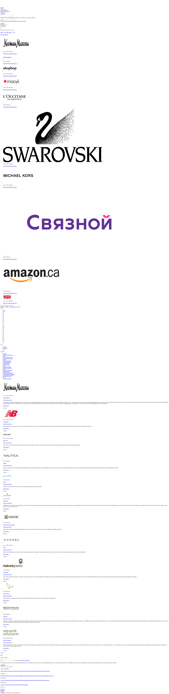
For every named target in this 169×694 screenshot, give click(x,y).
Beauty (17, 675)
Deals (7, 34)
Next (2, 655)
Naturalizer (5, 500)
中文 (5, 10)
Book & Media (6, 371)
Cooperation (9, 671)
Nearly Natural (6, 593)
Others (4, 365)
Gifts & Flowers (6, 363)
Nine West (5, 440)
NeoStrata (5, 616)
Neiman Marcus (6, 397)
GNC (14, 32)
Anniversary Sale (4, 684)
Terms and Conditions (19, 671)
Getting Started (17, 680)
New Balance (6, 421)
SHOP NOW (6, 53)
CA (7, 10)
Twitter (2, 691)
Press (6, 671)
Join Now (3, 665)
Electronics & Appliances (40, 675)
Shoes (4, 369)
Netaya (4, 482)
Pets (4, 377)
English (2, 10)
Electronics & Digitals (7, 370)
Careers (13, 671)
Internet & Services (7, 376)
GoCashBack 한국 (38, 671)
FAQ (41, 680)
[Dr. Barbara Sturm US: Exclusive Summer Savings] (84, 4)
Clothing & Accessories (8, 358)
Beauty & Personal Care (8, 355)
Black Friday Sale (11, 684)
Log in (8, 11)
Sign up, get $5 (4, 11)
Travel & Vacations (7, 361)
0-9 (4, 311)
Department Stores (7, 362)
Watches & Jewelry (31, 675)
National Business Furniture (9, 524)
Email (2, 20)
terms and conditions (25, 660)
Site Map (32, 671)
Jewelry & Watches (7, 378)
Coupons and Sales (5, 680)
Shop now (5, 400)
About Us (3, 671)
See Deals (9, 400)
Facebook (3, 689)
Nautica (4, 463)
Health (4, 359)
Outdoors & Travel (49, 675)
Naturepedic (5, 572)
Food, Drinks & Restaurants (9, 374)
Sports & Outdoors (7, 366)
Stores (4, 34)
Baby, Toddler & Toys (7, 357)
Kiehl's (2, 32)
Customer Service (45, 680)
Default (4, 346)
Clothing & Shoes (12, 675)
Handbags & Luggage (7, 372)
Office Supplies (6, 364)
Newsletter (26, 684)
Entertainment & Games (8, 375)
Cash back (5, 348)
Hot (4, 349)
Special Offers (11, 680)
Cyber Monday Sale (19, 684)
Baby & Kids (24, 675)
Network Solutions (7, 640)
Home (2, 34)
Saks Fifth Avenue (8, 32)
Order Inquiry (30, 680)
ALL (4, 310)
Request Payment (36, 680)
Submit (2, 23)
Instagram (3, 690)
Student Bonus (24, 680)
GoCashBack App (46, 671)
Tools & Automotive (7, 368)
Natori (4, 547)
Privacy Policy (27, 671)
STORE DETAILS (13, 53)
